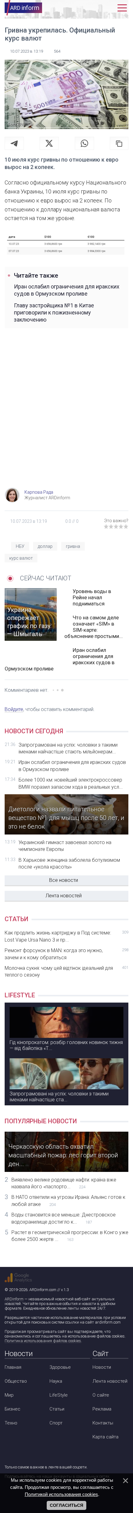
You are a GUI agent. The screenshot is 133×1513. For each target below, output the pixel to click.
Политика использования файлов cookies (43, 1340)
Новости (101, 1367)
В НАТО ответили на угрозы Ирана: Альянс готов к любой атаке (68, 1200)
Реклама (101, 1409)
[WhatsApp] (84, 143)
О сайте (100, 1395)
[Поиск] (95, 7)
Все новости (63, 880)
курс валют (21, 558)
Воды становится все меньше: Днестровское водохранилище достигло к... (63, 1218)
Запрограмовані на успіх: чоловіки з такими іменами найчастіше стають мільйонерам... (68, 748)
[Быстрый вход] (108, 7)
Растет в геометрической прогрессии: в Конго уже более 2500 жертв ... (69, 1235)
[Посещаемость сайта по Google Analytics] (18, 1277)
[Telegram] (14, 143)
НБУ (20, 546)
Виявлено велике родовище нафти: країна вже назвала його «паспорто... (63, 1183)
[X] (49, 143)
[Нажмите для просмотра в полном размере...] (66, 243)
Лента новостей (63, 896)
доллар (45, 546)
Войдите (14, 709)
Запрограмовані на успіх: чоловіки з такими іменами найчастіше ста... (59, 1097)
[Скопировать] (119, 143)
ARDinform (14, 1299)
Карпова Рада (38, 492)
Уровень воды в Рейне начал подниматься (92, 597)
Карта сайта (105, 1437)
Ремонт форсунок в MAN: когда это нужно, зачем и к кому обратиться (66, 953)
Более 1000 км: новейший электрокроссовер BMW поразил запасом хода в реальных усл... (71, 783)
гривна (73, 546)
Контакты (102, 1423)
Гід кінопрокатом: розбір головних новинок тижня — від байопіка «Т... (66, 1045)
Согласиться (66, 1505)
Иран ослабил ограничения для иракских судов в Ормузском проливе (66, 290)
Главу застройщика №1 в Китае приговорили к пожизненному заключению (54, 312)
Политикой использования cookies (61, 1494)
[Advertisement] (66, 414)
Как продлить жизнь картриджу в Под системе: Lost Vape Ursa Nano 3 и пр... (66, 936)
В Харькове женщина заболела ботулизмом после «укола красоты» (69, 863)
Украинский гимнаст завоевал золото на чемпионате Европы (65, 845)
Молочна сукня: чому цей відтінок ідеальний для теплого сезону (66, 971)
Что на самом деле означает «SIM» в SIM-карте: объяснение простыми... (93, 626)
